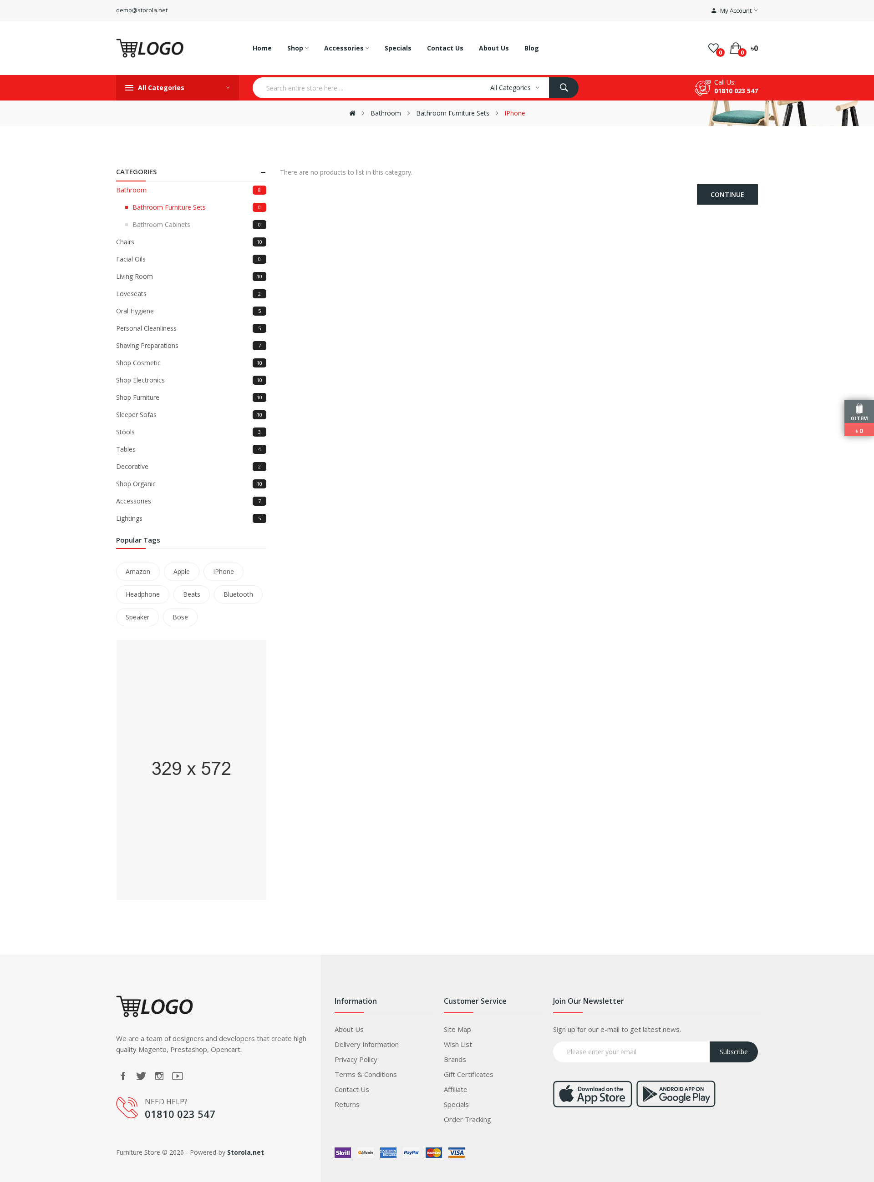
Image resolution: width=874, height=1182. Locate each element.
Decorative (188, 466)
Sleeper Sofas (189, 414)
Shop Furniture (189, 397)
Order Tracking (467, 1119)
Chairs (189, 241)
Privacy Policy (356, 1059)
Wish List (458, 1044)
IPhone (223, 571)
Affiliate (455, 1089)
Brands (455, 1059)
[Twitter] (141, 1076)
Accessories (188, 501)
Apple (181, 571)
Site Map (457, 1029)
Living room (189, 276)
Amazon (138, 571)
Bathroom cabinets (196, 224)
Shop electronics (189, 380)
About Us (349, 1029)
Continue (727, 194)
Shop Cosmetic (189, 362)
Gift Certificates (468, 1074)
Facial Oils (188, 259)
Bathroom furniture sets (452, 113)
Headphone (143, 594)
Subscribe (734, 1051)
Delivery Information (367, 1044)
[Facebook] (123, 1076)
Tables (188, 449)
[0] (713, 48)
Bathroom (386, 113)
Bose (180, 617)
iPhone (514, 113)
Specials (456, 1104)
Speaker (137, 617)
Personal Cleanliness (188, 328)
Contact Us (352, 1089)
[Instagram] (159, 1076)
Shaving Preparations (188, 345)
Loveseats (188, 293)
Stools (188, 432)
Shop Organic (189, 483)
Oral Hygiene (188, 311)
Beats (191, 594)
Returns (347, 1104)
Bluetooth (238, 594)
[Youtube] (177, 1076)
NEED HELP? (166, 1101)
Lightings (188, 518)
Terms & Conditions (366, 1074)
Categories (136, 171)
